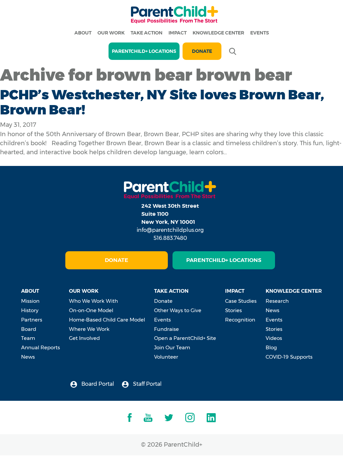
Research (277, 301)
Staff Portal (147, 384)
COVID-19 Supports (289, 357)
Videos (274, 338)
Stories (233, 310)
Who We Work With (93, 301)
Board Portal (97, 384)
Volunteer (166, 357)
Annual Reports (40, 347)
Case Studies (241, 301)
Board (28, 329)
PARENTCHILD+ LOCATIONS (144, 51)
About (82, 33)
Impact (177, 33)
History (30, 310)
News (28, 357)
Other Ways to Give (177, 310)
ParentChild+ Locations (223, 260)
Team (28, 338)
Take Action (146, 33)
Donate (202, 51)
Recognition (240, 319)
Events (259, 33)
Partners (31, 319)
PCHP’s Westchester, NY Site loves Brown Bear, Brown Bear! (162, 102)
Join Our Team (172, 347)
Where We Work (89, 329)
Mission (30, 301)
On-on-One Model (91, 310)
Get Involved (84, 338)
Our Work (111, 33)
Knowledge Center (218, 33)
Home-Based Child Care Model (107, 319)
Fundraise (166, 329)
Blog (271, 347)
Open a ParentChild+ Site (185, 338)
